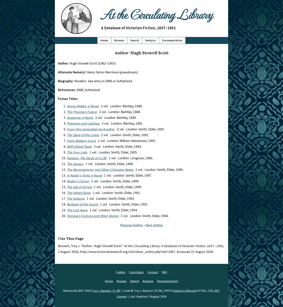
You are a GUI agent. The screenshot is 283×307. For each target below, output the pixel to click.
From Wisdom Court (81, 141)
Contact (152, 272)
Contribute (136, 272)
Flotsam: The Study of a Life (86, 158)
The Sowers (75, 164)
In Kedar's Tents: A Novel (84, 175)
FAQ (164, 272)
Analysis (150, 40)
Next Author (154, 225)
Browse (119, 40)
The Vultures (76, 198)
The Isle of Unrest (79, 187)
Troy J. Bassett (101, 291)
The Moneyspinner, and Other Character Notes (100, 170)
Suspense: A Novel (80, 118)
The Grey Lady (77, 152)
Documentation (172, 40)
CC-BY (116, 291)
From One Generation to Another (91, 129)
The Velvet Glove (78, 193)
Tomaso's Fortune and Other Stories (92, 216)
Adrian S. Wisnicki (185, 291)
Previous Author (131, 225)
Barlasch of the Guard (82, 204)
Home (104, 40)
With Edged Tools (79, 146)
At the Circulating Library (157, 14)
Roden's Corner (78, 181)
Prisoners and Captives (83, 123)
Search (134, 40)
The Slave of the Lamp (83, 135)
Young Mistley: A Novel (83, 106)
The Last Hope (77, 210)
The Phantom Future (82, 112)
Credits (120, 272)
